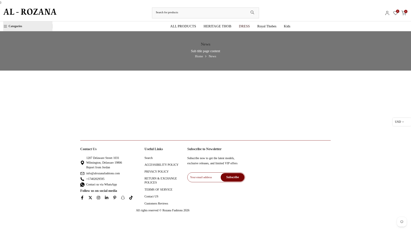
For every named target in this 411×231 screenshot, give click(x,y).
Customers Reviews (156, 203)
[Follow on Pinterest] (115, 197)
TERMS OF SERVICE (158, 189)
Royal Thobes (266, 26)
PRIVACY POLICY (156, 171)
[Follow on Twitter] (90, 197)
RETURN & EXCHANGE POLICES (160, 180)
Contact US (151, 196)
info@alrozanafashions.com (103, 173)
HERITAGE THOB (217, 26)
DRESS (244, 26)
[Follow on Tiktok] (131, 197)
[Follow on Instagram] (98, 197)
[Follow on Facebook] (82, 197)
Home (199, 56)
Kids (287, 26)
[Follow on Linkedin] (107, 197)
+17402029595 (95, 179)
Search (148, 158)
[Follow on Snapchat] (123, 197)
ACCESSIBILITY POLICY (161, 164)
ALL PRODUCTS (183, 26)
